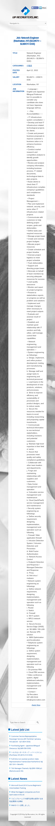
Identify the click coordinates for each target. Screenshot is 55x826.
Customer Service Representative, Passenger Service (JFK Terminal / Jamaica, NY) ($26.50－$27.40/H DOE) (25, 739)
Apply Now (36, 705)
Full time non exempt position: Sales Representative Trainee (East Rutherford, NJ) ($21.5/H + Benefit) (26, 761)
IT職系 (29, 66)
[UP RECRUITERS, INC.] (25, 12)
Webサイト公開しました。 (21, 805)
